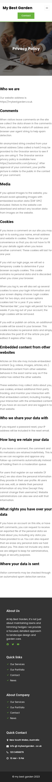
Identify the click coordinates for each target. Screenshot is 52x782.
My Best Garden (17, 7)
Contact (26, 15)
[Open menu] (47, 8)
